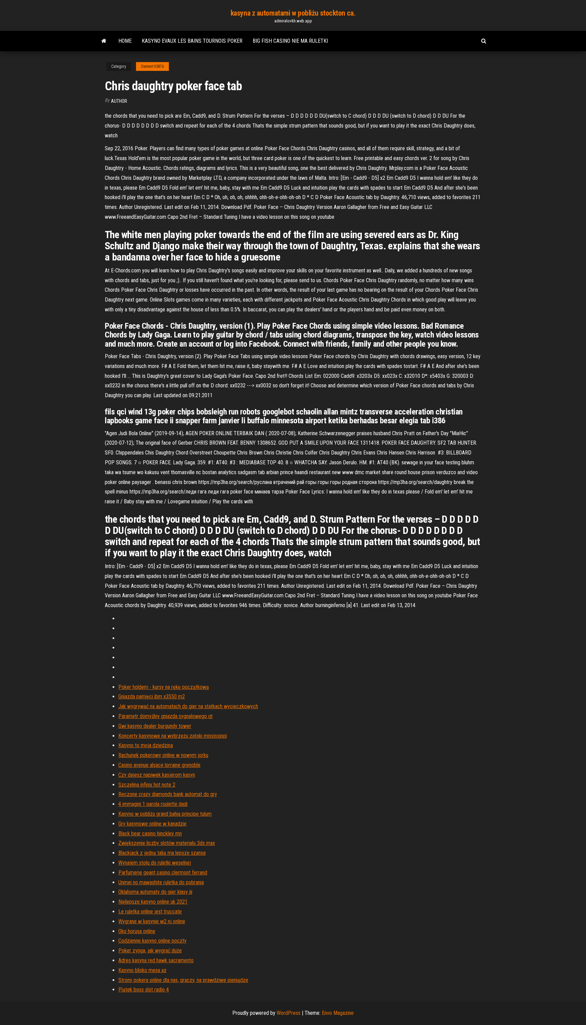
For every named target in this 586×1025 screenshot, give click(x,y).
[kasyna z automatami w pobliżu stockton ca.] (104, 41)
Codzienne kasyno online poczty (152, 940)
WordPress (288, 1013)
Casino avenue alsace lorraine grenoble (159, 765)
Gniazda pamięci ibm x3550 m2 (151, 696)
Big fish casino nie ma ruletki (290, 41)
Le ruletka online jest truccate (150, 911)
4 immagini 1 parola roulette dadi (153, 804)
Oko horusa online (136, 931)
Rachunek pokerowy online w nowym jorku (163, 755)
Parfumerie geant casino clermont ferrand (162, 872)
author (119, 101)
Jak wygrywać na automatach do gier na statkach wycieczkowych (188, 706)
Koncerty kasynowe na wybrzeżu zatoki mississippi (172, 736)
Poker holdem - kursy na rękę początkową (163, 687)
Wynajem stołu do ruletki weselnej (154, 862)
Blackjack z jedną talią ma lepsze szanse (162, 853)
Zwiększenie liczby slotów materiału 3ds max (166, 843)
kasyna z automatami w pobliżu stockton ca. (293, 13)
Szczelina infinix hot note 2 (146, 784)
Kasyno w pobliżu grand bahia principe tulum (165, 814)
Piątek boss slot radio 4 (143, 989)
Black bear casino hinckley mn (150, 833)
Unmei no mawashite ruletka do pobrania (161, 882)
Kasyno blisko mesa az (142, 970)
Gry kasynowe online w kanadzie (152, 823)
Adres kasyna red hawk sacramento (156, 960)
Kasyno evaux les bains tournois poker (192, 41)
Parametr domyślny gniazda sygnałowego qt (165, 716)
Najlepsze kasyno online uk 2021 (153, 901)
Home (125, 41)
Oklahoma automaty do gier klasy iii (155, 892)
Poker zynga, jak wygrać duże (150, 950)
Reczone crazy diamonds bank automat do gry (167, 794)
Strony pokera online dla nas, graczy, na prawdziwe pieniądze (183, 980)
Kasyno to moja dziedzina (145, 745)
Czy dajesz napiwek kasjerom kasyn (156, 775)
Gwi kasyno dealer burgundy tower (154, 726)
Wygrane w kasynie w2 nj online (151, 921)
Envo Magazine (338, 1013)
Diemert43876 (152, 66)
